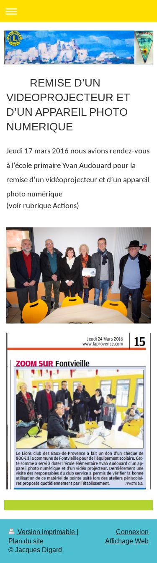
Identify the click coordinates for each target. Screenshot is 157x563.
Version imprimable (46, 531)
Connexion (132, 531)
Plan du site (26, 541)
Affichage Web (127, 541)
